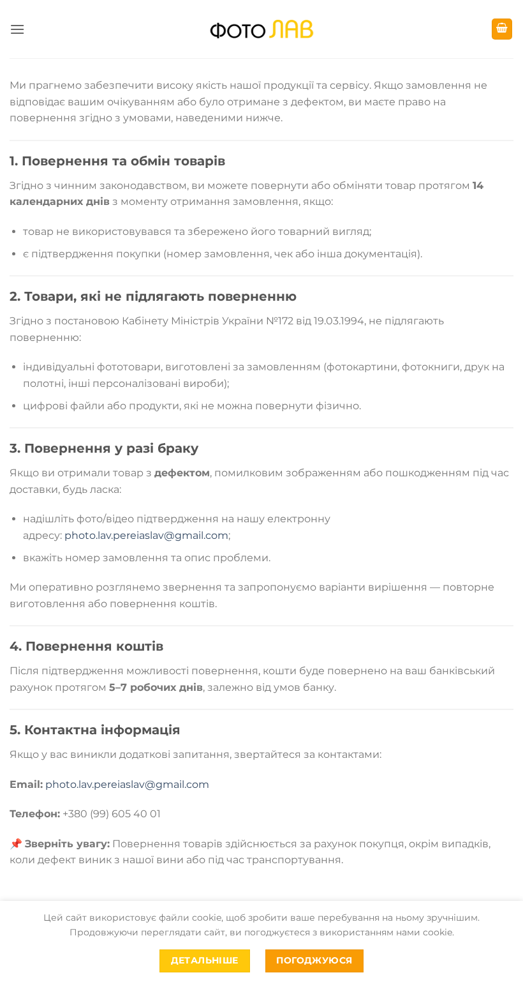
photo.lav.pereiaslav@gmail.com (146, 535)
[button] (17, 29)
